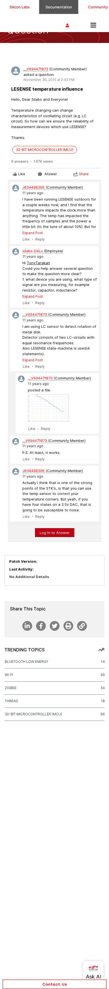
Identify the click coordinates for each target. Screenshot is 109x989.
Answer (50, 174)
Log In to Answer (55, 532)
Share (84, 174)
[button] (54, 984)
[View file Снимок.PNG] (48, 408)
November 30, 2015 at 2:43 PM (48, 80)
